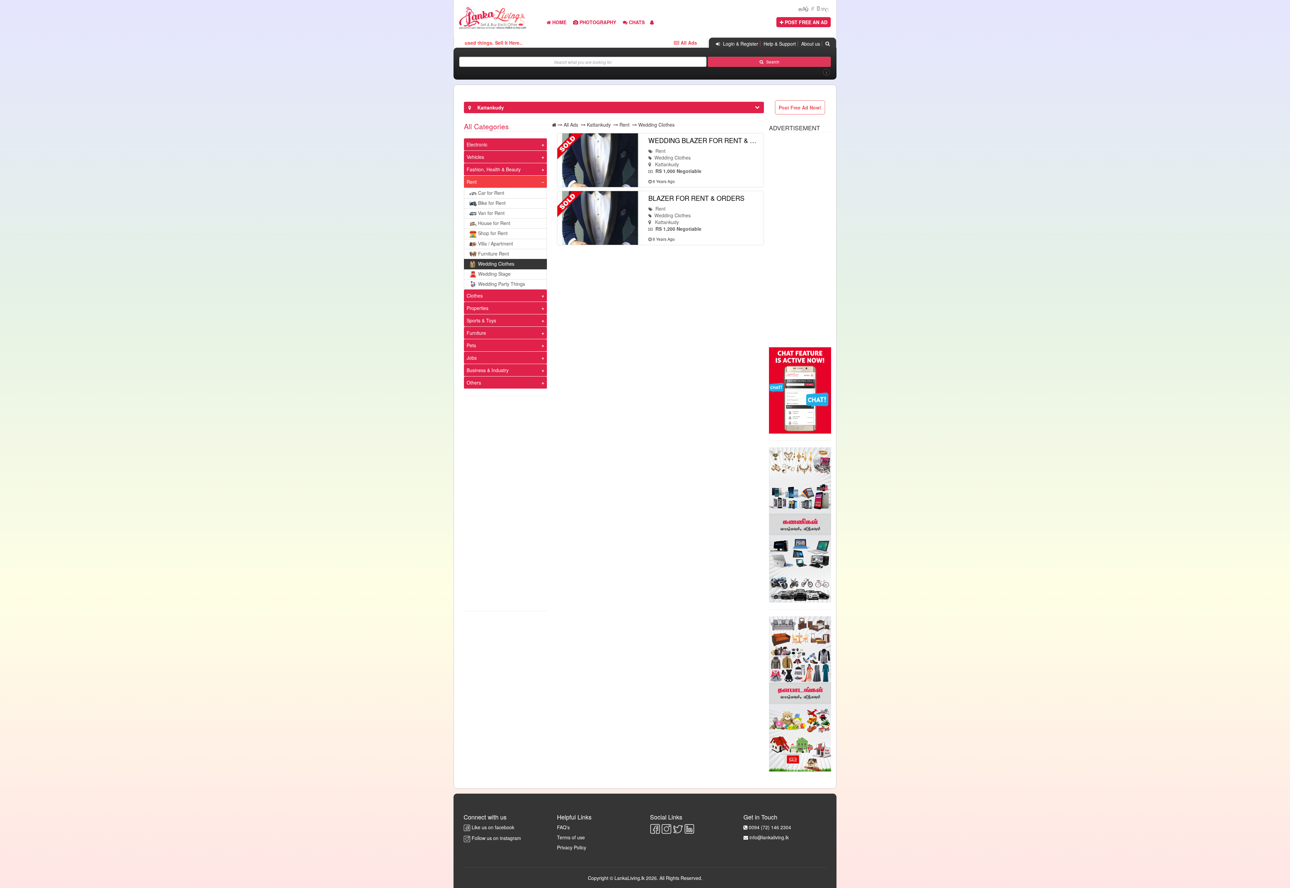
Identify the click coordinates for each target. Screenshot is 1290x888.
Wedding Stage (494, 273)
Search (771, 61)
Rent (472, 181)
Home (558, 22)
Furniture (476, 332)
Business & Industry (488, 370)
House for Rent (494, 223)
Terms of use (571, 837)
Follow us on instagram (495, 838)
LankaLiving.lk (630, 878)
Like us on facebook (492, 827)
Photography (597, 22)
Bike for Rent (492, 202)
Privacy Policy (571, 847)
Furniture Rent (493, 253)
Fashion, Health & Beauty (494, 169)
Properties (477, 308)
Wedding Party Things (501, 283)
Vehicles (475, 156)
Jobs (472, 357)
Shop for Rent (493, 233)
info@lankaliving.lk (769, 837)
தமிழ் (804, 8)
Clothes (475, 295)
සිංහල (823, 8)
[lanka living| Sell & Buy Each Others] (492, 17)
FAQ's (563, 827)
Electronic (477, 144)
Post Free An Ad (805, 22)
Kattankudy (599, 124)
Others (474, 382)
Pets (471, 345)
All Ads (571, 124)
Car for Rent (491, 192)
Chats (636, 22)
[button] (652, 22)
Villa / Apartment (495, 243)
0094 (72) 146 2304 (770, 827)
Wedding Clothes (496, 263)
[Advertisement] (505, 503)
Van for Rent (491, 213)
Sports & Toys (481, 320)
